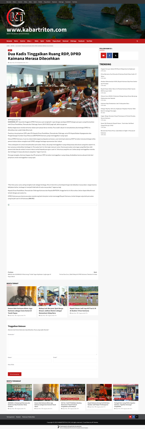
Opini (35, 2)
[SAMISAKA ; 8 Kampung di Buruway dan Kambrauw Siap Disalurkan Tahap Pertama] (19, 392)
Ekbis (30, 2)
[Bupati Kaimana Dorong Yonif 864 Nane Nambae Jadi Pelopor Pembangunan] (99, 392)
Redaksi (18, 417)
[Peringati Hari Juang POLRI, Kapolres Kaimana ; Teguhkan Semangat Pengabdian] (125, 392)
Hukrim (20, 2)
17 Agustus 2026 (50, 315)
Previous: (29, 274)
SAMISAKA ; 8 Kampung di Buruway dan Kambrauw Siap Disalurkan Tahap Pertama (19, 404)
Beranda (9, 2)
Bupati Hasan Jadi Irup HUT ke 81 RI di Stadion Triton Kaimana (83, 309)
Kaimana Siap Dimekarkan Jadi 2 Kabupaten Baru (115, 103)
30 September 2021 (21, 62)
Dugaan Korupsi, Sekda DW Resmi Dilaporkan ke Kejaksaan (118, 69)
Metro (14, 2)
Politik (40, 2)
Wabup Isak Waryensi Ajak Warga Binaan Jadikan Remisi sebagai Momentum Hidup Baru (51, 310)
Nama (10, 357)
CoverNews (86, 422)
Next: (78, 273)
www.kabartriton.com (37, 29)
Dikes (25, 2)
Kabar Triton (12, 62)
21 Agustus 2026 (19, 315)
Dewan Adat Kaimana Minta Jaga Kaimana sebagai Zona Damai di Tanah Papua (20, 310)
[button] (137, 41)
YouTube (74, 2)
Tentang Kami (11, 417)
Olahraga (61, 2)
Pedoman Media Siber (28, 417)
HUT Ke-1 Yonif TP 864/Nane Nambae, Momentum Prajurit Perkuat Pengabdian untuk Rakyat (71, 404)
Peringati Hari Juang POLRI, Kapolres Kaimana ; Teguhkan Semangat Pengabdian (124, 404)
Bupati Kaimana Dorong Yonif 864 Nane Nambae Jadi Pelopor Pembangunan (99, 404)
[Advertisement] (52, 171)
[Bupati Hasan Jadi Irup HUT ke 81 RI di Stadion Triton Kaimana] (83, 296)
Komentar (11, 334)
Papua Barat (47, 2)
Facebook (67, 2)
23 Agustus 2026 (19, 408)
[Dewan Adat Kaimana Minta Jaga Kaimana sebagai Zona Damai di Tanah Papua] (21, 296)
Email (55, 357)
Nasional (54, 2)
